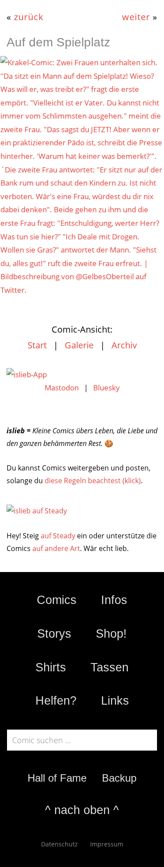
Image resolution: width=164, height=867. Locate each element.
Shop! (111, 633)
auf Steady (58, 536)
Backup (119, 778)
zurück (29, 17)
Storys (54, 633)
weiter (136, 17)
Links (115, 700)
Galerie (79, 345)
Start (37, 345)
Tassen (110, 667)
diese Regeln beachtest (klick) (93, 480)
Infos (114, 600)
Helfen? (56, 700)
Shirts (50, 667)
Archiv (124, 345)
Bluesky (106, 388)
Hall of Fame (57, 778)
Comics (57, 600)
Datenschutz (59, 844)
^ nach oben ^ (82, 810)
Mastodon (62, 388)
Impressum (106, 844)
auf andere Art (56, 548)
